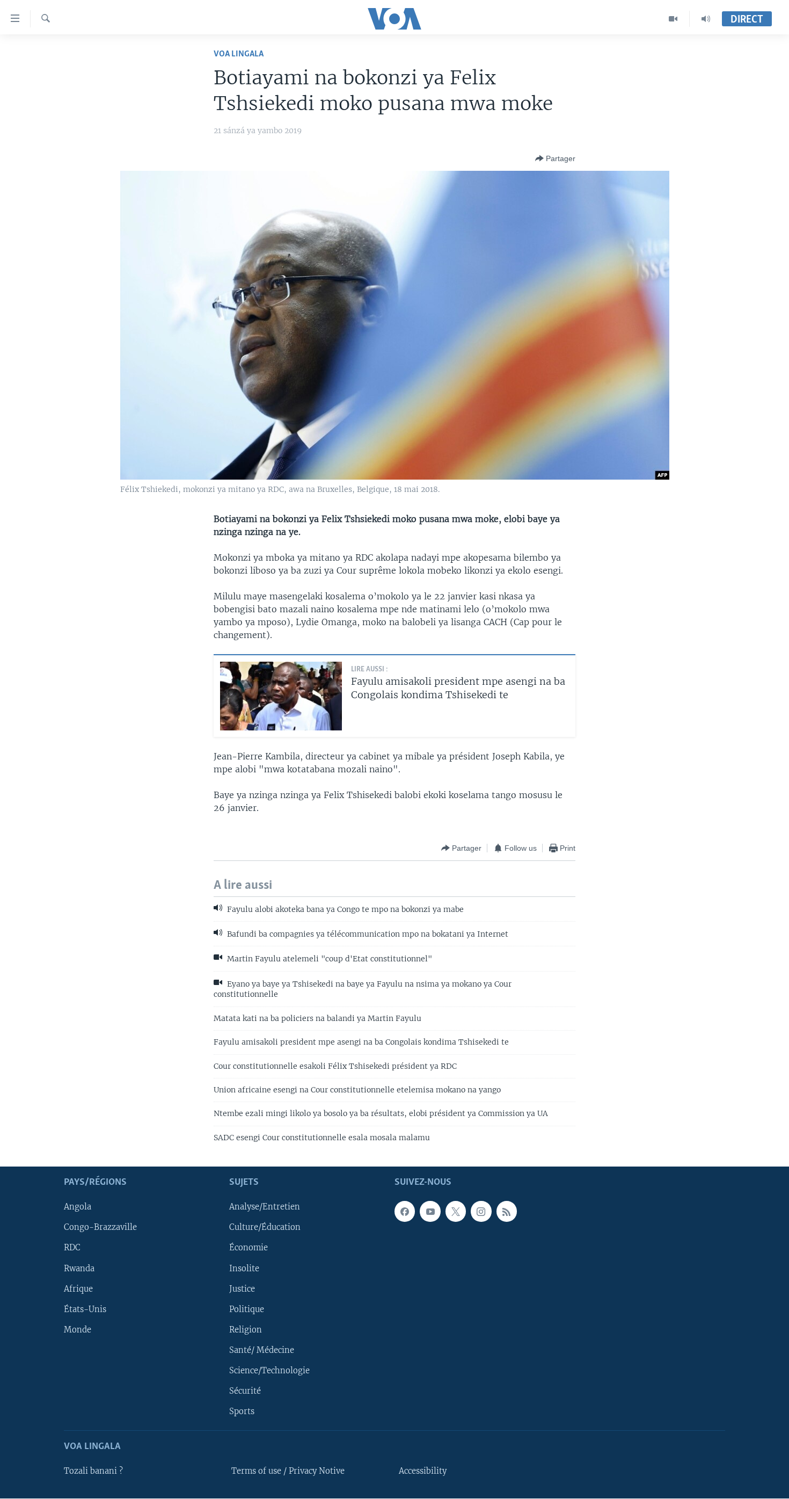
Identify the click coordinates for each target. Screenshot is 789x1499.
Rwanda (79, 1268)
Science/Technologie (269, 1370)
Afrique (78, 1289)
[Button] (555, 158)
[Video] (673, 19)
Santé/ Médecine (261, 1350)
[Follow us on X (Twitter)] (455, 1211)
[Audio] (706, 19)
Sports (241, 1411)
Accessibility (423, 1471)
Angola (77, 1207)
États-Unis (85, 1309)
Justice (242, 1289)
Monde (77, 1330)
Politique (246, 1309)
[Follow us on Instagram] (481, 1211)
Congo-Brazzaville (100, 1228)
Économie (248, 1248)
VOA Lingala (239, 54)
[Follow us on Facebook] (404, 1211)
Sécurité (245, 1391)
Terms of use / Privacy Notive (288, 1471)
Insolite (244, 1268)
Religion (245, 1330)
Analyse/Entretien (264, 1207)
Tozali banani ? (93, 1471)
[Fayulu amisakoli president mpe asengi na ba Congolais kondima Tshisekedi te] (281, 696)
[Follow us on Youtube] (430, 1211)
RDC (72, 1248)
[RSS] (506, 1211)
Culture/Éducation (265, 1228)
